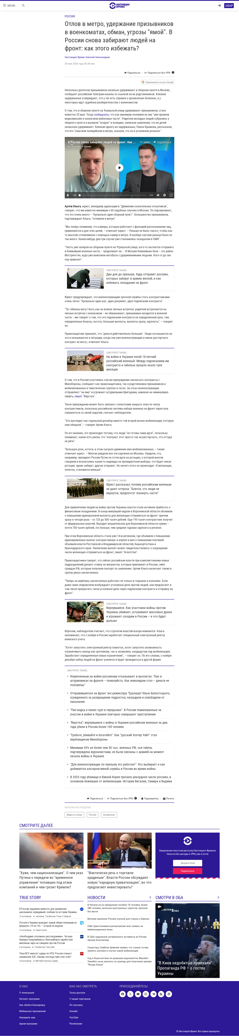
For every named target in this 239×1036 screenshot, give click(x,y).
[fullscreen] (171, 195)
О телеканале (26, 992)
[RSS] (161, 994)
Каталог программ (29, 999)
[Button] (132, 73)
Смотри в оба (169, 897)
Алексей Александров (98, 57)
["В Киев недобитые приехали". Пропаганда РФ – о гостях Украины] (187, 940)
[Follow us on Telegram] (153, 994)
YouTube (73, 1017)
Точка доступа (77, 992)
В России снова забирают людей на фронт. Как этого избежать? (112, 142)
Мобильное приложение (32, 1011)
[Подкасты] (169, 994)
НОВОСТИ (96, 897)
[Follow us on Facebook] (123, 994)
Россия (70, 16)
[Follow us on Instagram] (146, 994)
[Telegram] (219, 5)
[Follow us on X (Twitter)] (130, 994)
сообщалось (101, 114)
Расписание (75, 1023)
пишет (78, 396)
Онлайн (73, 1011)
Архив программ (28, 1023)
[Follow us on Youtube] (138, 994)
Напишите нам (27, 1017)
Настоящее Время (75, 57)
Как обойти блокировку (32, 1005)
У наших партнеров (79, 999)
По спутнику (76, 1005)
